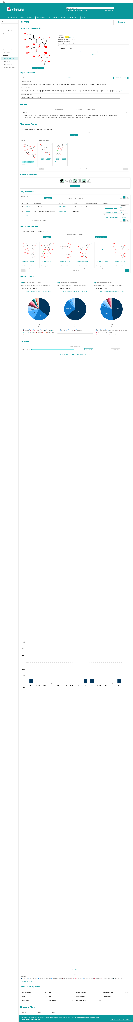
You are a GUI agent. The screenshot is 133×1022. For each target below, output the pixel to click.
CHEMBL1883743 (120, 261)
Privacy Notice (25, 1019)
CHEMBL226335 (28, 162)
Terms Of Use (36, 1019)
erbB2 (75, 10)
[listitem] (9, 21)
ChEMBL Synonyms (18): (66, 48)
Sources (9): (26, 112)
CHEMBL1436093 (28, 261)
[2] (125, 217)
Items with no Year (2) (26, 981)
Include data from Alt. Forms (32, 282)
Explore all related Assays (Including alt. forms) (75, 291)
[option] (9, 30)
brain (78, 10)
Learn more (72, 37)
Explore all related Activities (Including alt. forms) (38, 291)
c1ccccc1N (84, 10)
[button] (36, 144)
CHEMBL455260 (46, 261)
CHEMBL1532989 (102, 261)
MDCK (80, 10)
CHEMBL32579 (82, 261)
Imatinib (72, 10)
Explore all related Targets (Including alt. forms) (112, 291)
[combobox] (90, 8)
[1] (121, 207)
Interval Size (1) (25, 349)
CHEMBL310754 (64, 261)
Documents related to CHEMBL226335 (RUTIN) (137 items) (75, 354)
